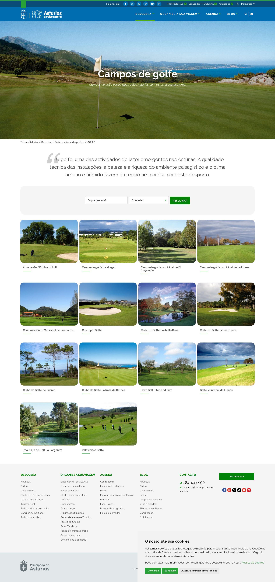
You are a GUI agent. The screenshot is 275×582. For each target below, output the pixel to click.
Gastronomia (28, 490)
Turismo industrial (30, 517)
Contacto (188, 474)
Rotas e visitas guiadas (112, 508)
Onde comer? (67, 504)
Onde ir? (65, 499)
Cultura (24, 486)
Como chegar (67, 508)
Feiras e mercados (110, 513)
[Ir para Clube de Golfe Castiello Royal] (167, 304)
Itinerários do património (73, 539)
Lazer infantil (107, 504)
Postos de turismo (70, 521)
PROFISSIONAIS (175, 4)
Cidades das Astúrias (32, 499)
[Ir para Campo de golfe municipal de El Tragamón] (167, 241)
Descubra (28, 474)
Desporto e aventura (151, 499)
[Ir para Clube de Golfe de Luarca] (49, 364)
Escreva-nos (236, 476)
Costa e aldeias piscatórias (35, 495)
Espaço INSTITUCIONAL (201, 4)
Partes (103, 490)
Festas (143, 495)
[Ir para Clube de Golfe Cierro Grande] (226, 304)
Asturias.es (224, 4)
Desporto (105, 499)
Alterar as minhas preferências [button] (199, 570)
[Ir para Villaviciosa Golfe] (108, 424)
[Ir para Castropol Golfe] (108, 304)
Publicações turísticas (72, 513)
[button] (248, 4)
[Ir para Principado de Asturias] (34, 565)
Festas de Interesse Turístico (75, 517)
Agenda (106, 474)
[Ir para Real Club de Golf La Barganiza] (49, 424)
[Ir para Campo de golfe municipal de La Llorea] (226, 241)
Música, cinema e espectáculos (117, 495)
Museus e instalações (112, 486)
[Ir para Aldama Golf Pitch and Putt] (49, 241)
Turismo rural (28, 504)
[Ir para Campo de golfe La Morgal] (108, 241)
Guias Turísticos (68, 526)
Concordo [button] (153, 570)
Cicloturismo (146, 517)
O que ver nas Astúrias (72, 486)
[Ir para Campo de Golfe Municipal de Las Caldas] (49, 304)
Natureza (26, 481)
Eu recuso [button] (170, 570)
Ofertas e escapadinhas (73, 495)
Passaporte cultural (70, 535)
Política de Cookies (253, 562)
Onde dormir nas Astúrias (74, 481)
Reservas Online (69, 490)
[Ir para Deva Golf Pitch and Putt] (167, 364)
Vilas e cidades (148, 504)
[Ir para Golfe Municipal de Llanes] (226, 364)
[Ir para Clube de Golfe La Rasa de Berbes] (108, 364)
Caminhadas (146, 513)
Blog (144, 474)
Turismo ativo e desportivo (35, 508)
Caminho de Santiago (32, 513)
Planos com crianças (151, 508)
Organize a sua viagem (77, 474)
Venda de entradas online (74, 530)
